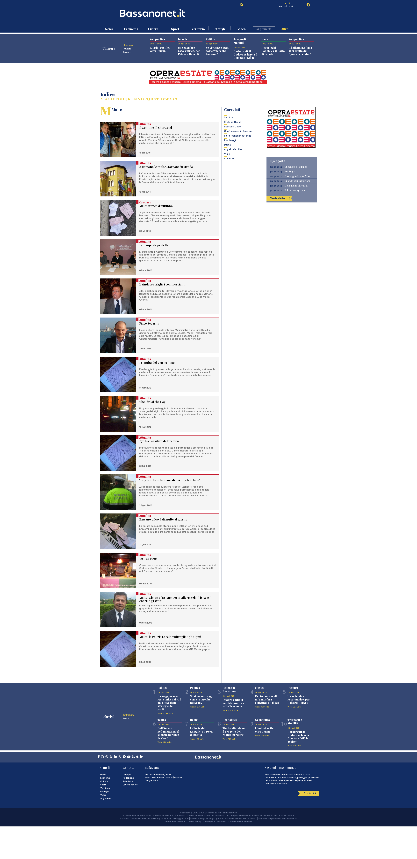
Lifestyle (219, 28)
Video (241, 28)
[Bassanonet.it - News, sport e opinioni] (153, 13)
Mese (126, 718)
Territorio (197, 28)
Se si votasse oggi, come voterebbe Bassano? (217, 51)
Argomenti (263, 28)
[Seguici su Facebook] (99, 757)
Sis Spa (228, 117)
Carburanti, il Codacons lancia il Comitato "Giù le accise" (245, 56)
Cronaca (145, 202)
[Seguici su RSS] (133, 757)
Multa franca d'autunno (156, 206)
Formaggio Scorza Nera (297, 176)
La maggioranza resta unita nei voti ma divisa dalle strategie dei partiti (169, 702)
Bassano (128, 45)
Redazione (128, 777)
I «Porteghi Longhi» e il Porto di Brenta (273, 51)
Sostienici (310, 793)
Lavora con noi (130, 784)
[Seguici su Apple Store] (137, 757)
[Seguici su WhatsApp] (120, 757)
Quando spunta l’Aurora (297, 181)
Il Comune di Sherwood (155, 128)
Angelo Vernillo (233, 149)
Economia (131, 28)
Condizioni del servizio (240, 821)
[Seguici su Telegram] (124, 757)
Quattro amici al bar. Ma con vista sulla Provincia (233, 703)
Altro (285, 28)
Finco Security (149, 323)
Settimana (129, 714)
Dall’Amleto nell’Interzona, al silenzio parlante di (168, 733)
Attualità (145, 124)
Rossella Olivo (232, 126)
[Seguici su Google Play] (141, 757)
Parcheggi (230, 140)
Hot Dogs (289, 171)
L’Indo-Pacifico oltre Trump (160, 49)
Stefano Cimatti (233, 122)
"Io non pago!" (148, 559)
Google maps (151, 780)
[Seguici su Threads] (106, 757)
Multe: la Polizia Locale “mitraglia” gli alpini (170, 637)
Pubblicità (128, 781)
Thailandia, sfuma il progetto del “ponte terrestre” (300, 51)
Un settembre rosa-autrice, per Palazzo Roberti (189, 51)
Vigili (227, 153)
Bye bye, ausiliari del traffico (159, 441)
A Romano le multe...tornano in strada (166, 167)
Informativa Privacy (175, 821)
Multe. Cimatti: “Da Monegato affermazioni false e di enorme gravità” (175, 599)
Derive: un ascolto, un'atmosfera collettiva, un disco (267, 699)
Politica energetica (294, 190)
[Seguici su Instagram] (102, 757)
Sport (175, 28)
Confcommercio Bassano (238, 131)
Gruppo (127, 774)
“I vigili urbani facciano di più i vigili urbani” (170, 480)
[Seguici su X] (111, 757)
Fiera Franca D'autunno (237, 135)
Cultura (153, 28)
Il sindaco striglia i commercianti (162, 284)
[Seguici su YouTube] (128, 757)
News (109, 28)
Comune (229, 158)
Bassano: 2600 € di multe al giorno (163, 519)
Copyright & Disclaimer (214, 821)
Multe (227, 144)
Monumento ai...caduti (296, 185)
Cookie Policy (194, 821)
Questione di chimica (295, 166)
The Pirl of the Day (152, 402)
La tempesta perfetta (154, 245)
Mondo (127, 52)
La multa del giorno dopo (157, 363)
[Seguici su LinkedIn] (115, 757)
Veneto (127, 48)
